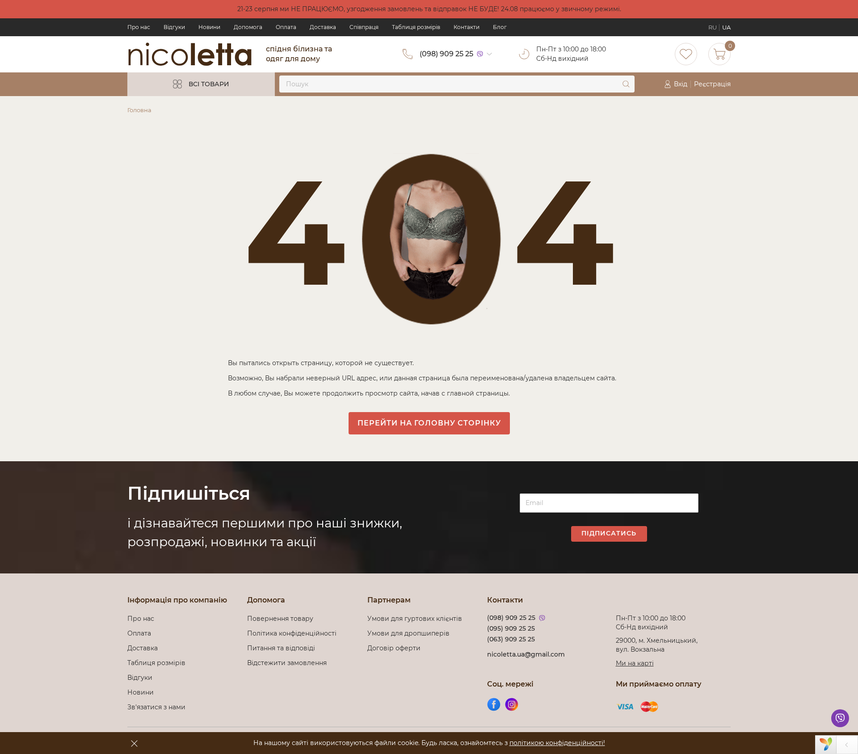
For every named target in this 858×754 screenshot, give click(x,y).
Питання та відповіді (281, 648)
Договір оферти (394, 648)
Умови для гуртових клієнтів (414, 619)
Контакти (466, 27)
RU (712, 27)
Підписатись (608, 533)
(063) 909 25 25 (511, 639)
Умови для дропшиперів (408, 633)
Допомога (248, 27)
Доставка (323, 27)
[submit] (626, 84)
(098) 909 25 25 (446, 54)
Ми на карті (635, 663)
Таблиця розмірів (416, 27)
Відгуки (174, 27)
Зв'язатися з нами (156, 707)
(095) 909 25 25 (511, 628)
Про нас (138, 27)
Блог (500, 27)
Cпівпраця (364, 27)
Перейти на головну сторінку (429, 423)
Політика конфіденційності (293, 633)
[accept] (134, 743)
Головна (139, 110)
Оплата (286, 27)
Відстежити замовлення (287, 663)
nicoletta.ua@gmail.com (526, 654)
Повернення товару (280, 619)
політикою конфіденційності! (557, 743)
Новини (209, 27)
